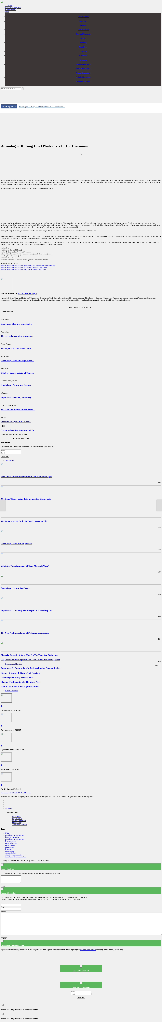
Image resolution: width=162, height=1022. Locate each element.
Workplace (83, 21)
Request (4, 911)
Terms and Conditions (19, 825)
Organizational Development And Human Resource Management (30, 660)
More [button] (7, 12)
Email (3, 907)
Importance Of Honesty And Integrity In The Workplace (26, 610)
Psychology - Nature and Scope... (16, 385)
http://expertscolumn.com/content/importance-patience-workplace (23, 269)
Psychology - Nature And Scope (15, 588)
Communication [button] (10, 10)
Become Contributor (19, 821)
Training (83, 43)
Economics (83, 56)
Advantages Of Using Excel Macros (17, 677)
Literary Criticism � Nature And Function (20, 673)
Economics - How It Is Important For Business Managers (26, 476)
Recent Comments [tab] (11, 691)
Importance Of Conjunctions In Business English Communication (30, 668)
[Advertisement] (81, 96)
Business (8, 849)
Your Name (5, 903)
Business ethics (10, 841)
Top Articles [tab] (9, 460)
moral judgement (11, 843)
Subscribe (5, 456)
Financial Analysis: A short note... (16, 422)
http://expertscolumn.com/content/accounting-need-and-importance (24, 267)
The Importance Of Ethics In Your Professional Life (24, 521)
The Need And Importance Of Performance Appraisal (25, 633)
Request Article (17, 819)
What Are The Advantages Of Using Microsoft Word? (25, 566)
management (9, 851)
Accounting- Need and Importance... (17, 360)
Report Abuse (16, 817)
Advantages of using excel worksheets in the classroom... (42, 106)
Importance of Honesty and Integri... (17, 397)
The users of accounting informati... (17, 336)
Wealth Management (83, 64)
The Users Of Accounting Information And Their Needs (26, 499)
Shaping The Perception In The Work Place (20, 682)
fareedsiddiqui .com (16, 793)
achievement (9, 847)
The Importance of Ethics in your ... (17, 348)
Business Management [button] (13, 8)
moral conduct (10, 845)
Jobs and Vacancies (83, 34)
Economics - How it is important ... (16, 324)
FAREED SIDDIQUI (27, 294)
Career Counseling (83, 73)
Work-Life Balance (83, 68)
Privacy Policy (17, 823)
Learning (83, 51)
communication (10, 853)
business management (12, 837)
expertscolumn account (88, 950)
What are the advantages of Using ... (17, 373)
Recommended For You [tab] (13, 664)
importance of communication (15, 857)
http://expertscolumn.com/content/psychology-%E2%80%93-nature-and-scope (28, 265)
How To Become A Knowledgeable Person (20, 686)
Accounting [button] (9, 6)
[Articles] (2, 2)
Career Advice (83, 17)
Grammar (83, 60)
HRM (83, 38)
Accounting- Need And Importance (16, 543)
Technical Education (83, 77)
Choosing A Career (83, 81)
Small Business (83, 30)
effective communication (13, 855)
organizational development (14, 835)
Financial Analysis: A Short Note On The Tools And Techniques (29, 655)
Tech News (83, 47)
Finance (83, 25)
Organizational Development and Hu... (18, 430)
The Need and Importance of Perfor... (18, 409)
